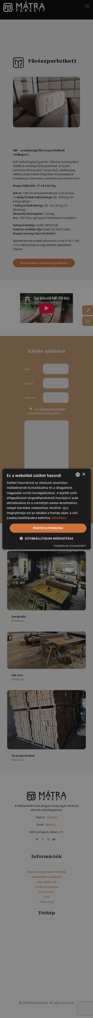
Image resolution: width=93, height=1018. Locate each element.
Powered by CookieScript (70, 545)
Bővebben (59, 518)
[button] (46, 538)
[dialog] (46, 509)
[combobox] (77, 474)
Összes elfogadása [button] (48, 528)
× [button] (83, 474)
